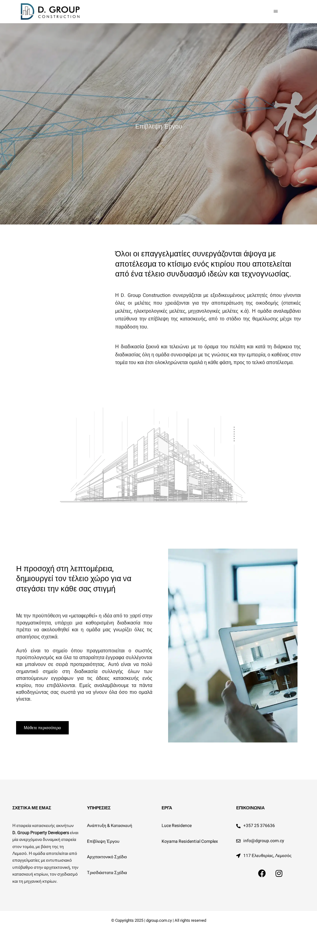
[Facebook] (262, 873)
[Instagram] (279, 873)
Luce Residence (177, 825)
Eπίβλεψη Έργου (103, 841)
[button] (42, 727)
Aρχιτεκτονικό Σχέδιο (107, 857)
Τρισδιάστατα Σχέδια (107, 872)
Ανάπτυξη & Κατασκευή (109, 825)
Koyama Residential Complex (190, 841)
